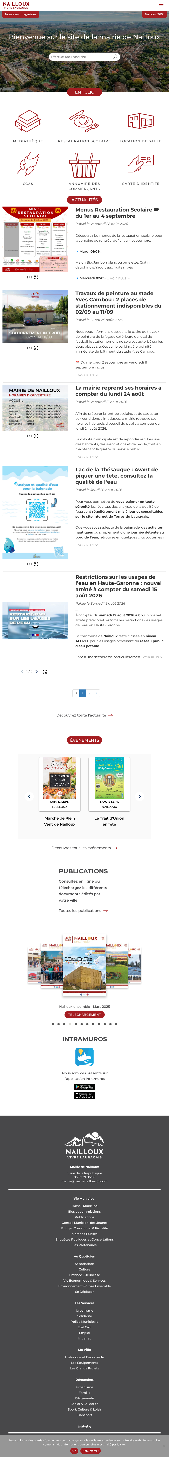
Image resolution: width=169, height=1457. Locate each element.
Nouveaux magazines (20, 14)
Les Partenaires (85, 1245)
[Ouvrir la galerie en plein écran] (36, 277)
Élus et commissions (84, 1211)
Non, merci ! (90, 1450)
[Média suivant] (36, 672)
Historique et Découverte (84, 1357)
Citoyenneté (84, 1398)
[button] (29, 796)
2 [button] (89, 693)
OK (74, 1450)
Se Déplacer (84, 1292)
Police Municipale (84, 1322)
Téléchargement (84, 1014)
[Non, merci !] (164, 1446)
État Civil (84, 1327)
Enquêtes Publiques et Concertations (84, 1239)
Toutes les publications (80, 910)
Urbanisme (84, 1310)
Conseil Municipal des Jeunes (85, 1223)
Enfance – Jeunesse (84, 1275)
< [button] (76, 693)
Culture (84, 1269)
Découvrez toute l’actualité (81, 715)
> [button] (96, 693)
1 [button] (82, 693)
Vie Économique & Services (84, 1280)
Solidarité (84, 1316)
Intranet (84, 1338)
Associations (85, 1264)
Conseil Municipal (84, 1206)
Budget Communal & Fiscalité (84, 1228)
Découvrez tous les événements (81, 848)
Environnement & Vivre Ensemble (84, 1286)
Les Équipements (84, 1363)
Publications (84, 1217)
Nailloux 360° (154, 14)
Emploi (84, 1333)
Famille (84, 1393)
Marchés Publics (84, 1234)
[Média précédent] (22, 672)
